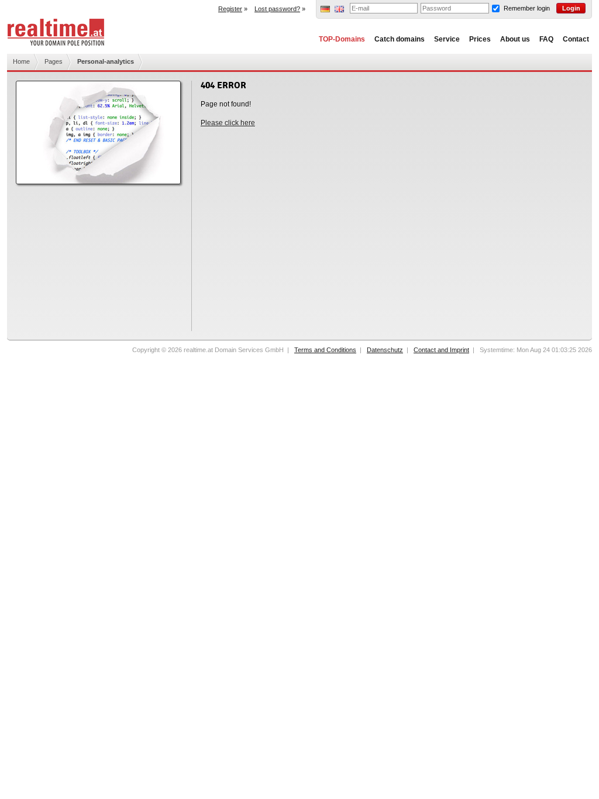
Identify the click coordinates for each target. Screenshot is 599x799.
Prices (480, 39)
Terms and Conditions (325, 349)
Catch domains (399, 39)
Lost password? (277, 8)
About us (515, 39)
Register (230, 8)
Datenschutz (385, 349)
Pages (53, 61)
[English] (339, 9)
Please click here (228, 123)
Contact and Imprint (441, 349)
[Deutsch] (325, 9)
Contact (576, 39)
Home (21, 61)
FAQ (546, 39)
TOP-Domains (342, 39)
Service (447, 39)
